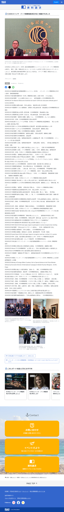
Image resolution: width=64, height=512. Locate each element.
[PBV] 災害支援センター (24, 498)
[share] (6, 87)
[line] (13, 87)
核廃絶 (14, 78)
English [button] (56, 2)
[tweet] (9, 87)
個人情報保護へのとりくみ (37, 491)
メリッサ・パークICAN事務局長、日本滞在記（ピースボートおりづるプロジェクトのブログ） (33, 360)
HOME (7, 477)
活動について (13, 477)
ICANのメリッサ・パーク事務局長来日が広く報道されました (34, 477)
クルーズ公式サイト (10, 498)
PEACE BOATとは (15, 491)
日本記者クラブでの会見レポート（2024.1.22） (21, 355)
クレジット (25, 491)
